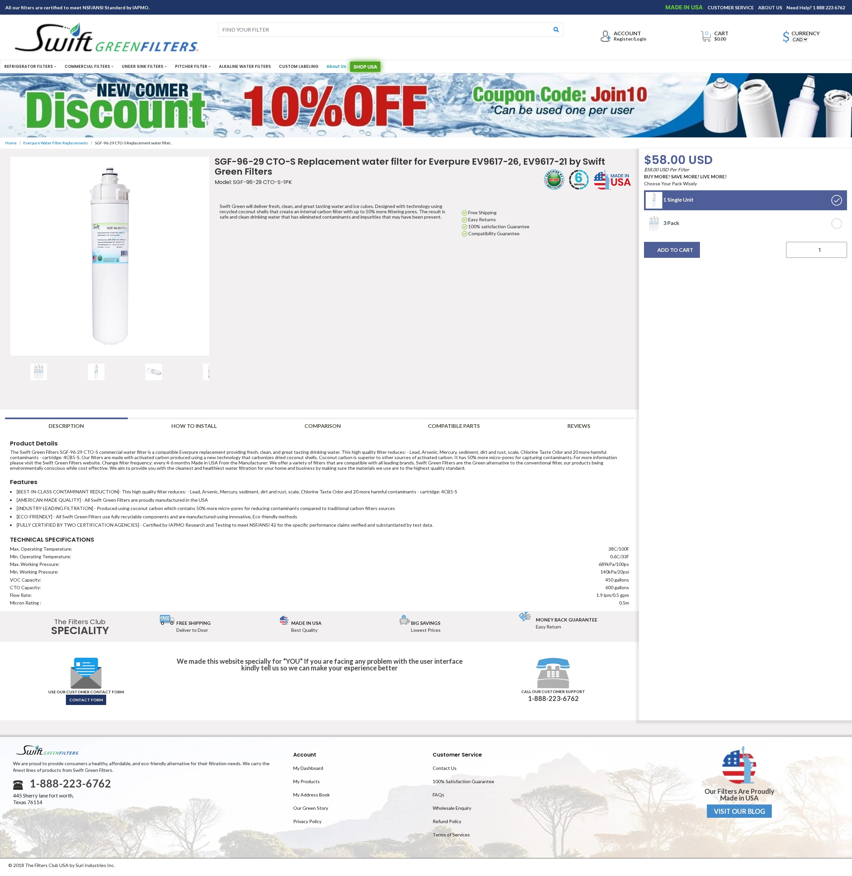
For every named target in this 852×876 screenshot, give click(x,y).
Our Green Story (310, 808)
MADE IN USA (684, 7)
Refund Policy (447, 821)
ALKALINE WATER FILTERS (245, 66)
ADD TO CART (675, 250)
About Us (336, 66)
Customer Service (457, 755)
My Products (306, 781)
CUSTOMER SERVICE (731, 7)
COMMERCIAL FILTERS (88, 66)
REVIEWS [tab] (578, 426)
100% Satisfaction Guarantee (463, 781)
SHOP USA (365, 67)
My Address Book (311, 794)
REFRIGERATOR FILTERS (29, 66)
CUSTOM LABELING (299, 66)
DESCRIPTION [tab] (66, 426)
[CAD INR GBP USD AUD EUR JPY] (799, 39)
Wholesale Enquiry (452, 808)
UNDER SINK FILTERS (143, 66)
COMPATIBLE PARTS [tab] (454, 426)
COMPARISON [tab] (323, 426)
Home (11, 142)
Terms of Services (451, 834)
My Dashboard (308, 768)
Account (304, 755)
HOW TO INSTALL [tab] (194, 426)
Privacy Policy (307, 821)
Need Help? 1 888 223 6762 (815, 7)
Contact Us (445, 768)
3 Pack (670, 223)
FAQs (438, 794)
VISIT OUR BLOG (739, 811)
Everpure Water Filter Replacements (55, 142)
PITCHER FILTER (191, 66)
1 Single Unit (678, 199)
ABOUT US (770, 7)
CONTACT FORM (86, 699)
